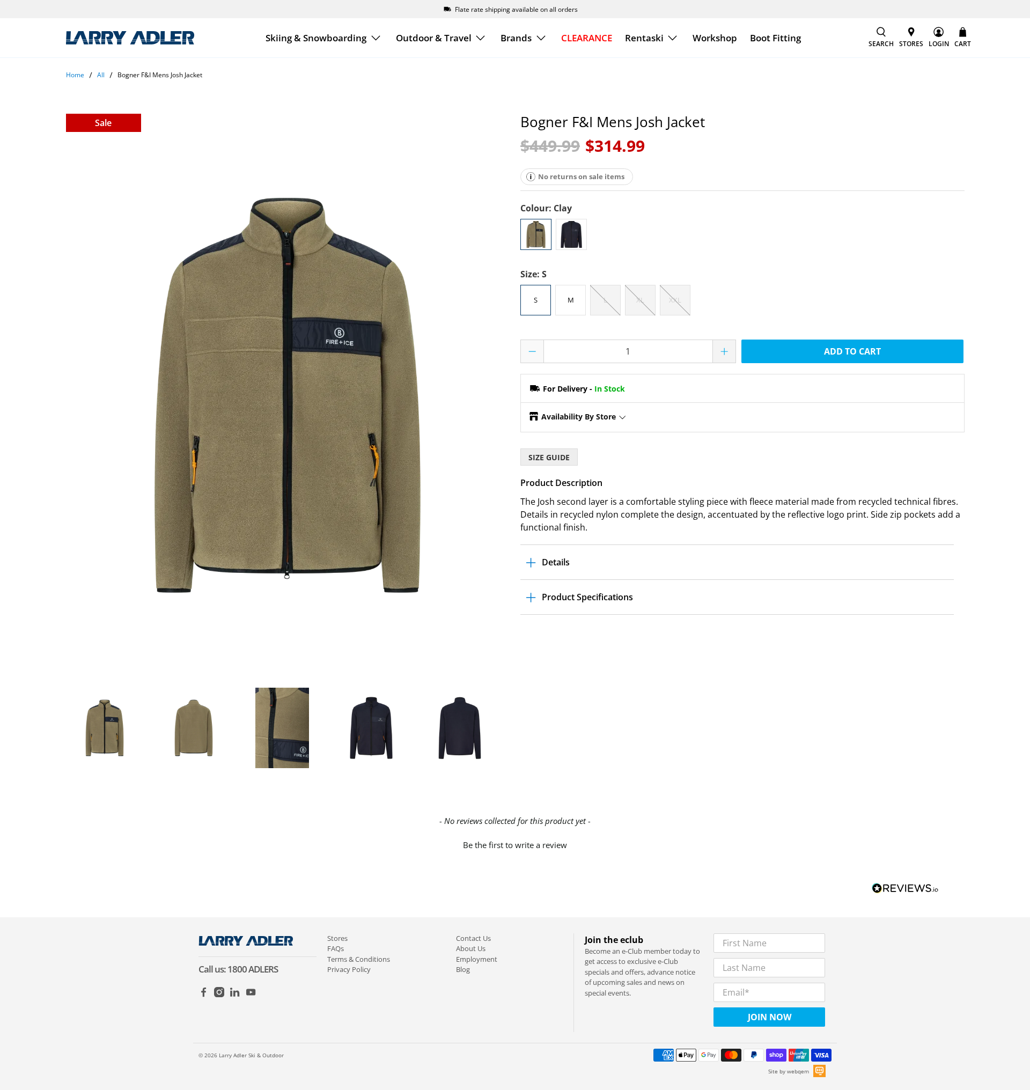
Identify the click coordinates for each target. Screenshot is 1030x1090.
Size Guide (549, 457)
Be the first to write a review (515, 844)
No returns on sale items (581, 176)
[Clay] (535, 234)
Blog (463, 969)
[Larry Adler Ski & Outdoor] (129, 38)
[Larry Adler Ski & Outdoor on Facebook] (203, 994)
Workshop (715, 38)
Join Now (769, 1017)
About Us (470, 948)
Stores (337, 938)
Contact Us (473, 938)
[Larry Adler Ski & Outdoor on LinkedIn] (235, 994)
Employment (476, 959)
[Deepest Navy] (571, 234)
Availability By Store (578, 416)
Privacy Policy (349, 969)
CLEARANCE (586, 38)
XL (640, 300)
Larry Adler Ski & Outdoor (251, 1055)
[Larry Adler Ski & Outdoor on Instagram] (219, 994)
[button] (515, 844)
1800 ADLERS (252, 969)
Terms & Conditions (358, 959)
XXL (675, 300)
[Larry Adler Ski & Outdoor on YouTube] (251, 994)
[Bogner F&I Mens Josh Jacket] (288, 395)
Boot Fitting (775, 38)
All (101, 75)
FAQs (335, 948)
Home (75, 75)
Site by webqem (788, 1071)
